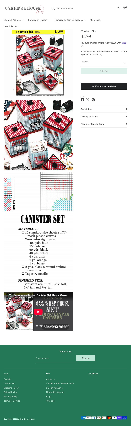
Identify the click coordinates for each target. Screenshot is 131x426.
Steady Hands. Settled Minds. (60, 383)
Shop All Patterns (12, 20)
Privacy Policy (11, 396)
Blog (48, 396)
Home (6, 26)
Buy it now (104, 78)
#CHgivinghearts (54, 388)
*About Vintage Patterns (92, 124)
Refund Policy (10, 392)
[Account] (118, 8)
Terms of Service (12, 401)
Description (86, 109)
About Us (50, 379)
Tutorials (50, 401)
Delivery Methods (89, 116)
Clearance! (95, 20)
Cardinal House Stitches (25, 419)
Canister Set (15, 26)
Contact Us (9, 383)
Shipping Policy (11, 388)
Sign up (85, 358)
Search (7, 379)
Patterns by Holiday (38, 20)
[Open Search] (53, 8)
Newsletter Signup (55, 392)
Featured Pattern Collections (69, 20)
